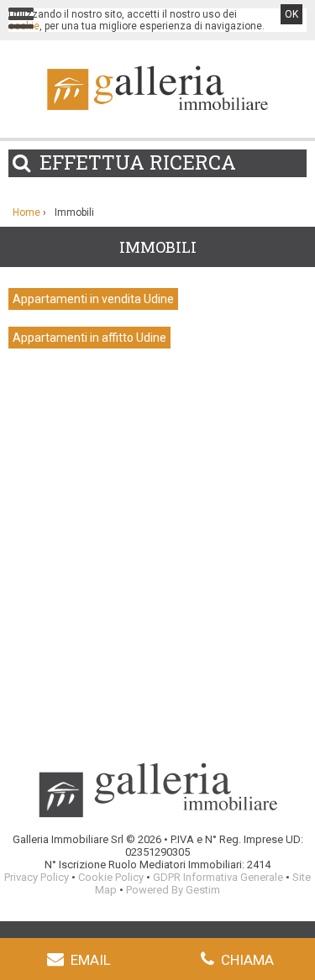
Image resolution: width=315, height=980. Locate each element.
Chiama (247, 959)
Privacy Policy (36, 877)
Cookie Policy (111, 877)
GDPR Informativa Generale (218, 877)
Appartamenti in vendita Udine (93, 299)
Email (91, 959)
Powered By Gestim (173, 889)
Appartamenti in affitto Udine (89, 337)
